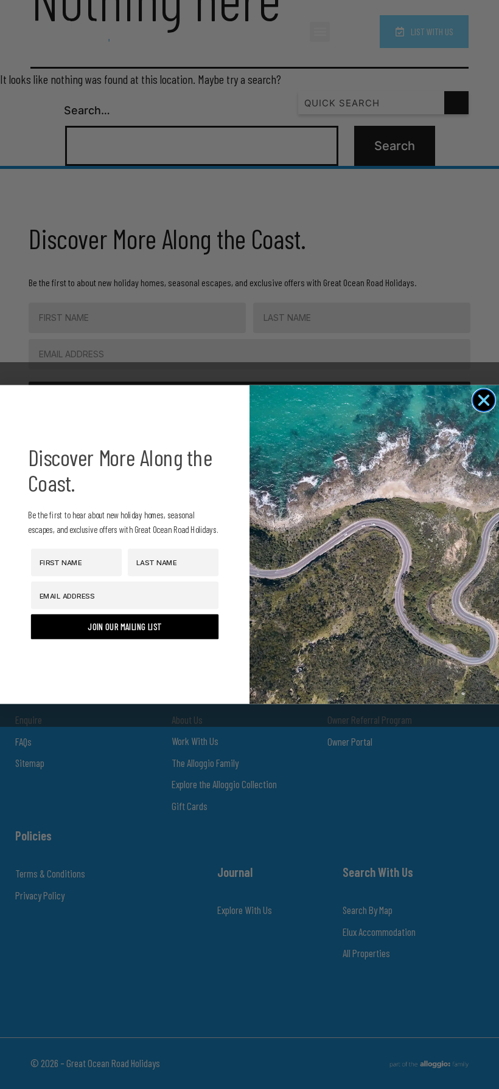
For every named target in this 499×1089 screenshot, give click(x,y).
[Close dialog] (484, 400)
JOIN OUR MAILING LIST (124, 626)
